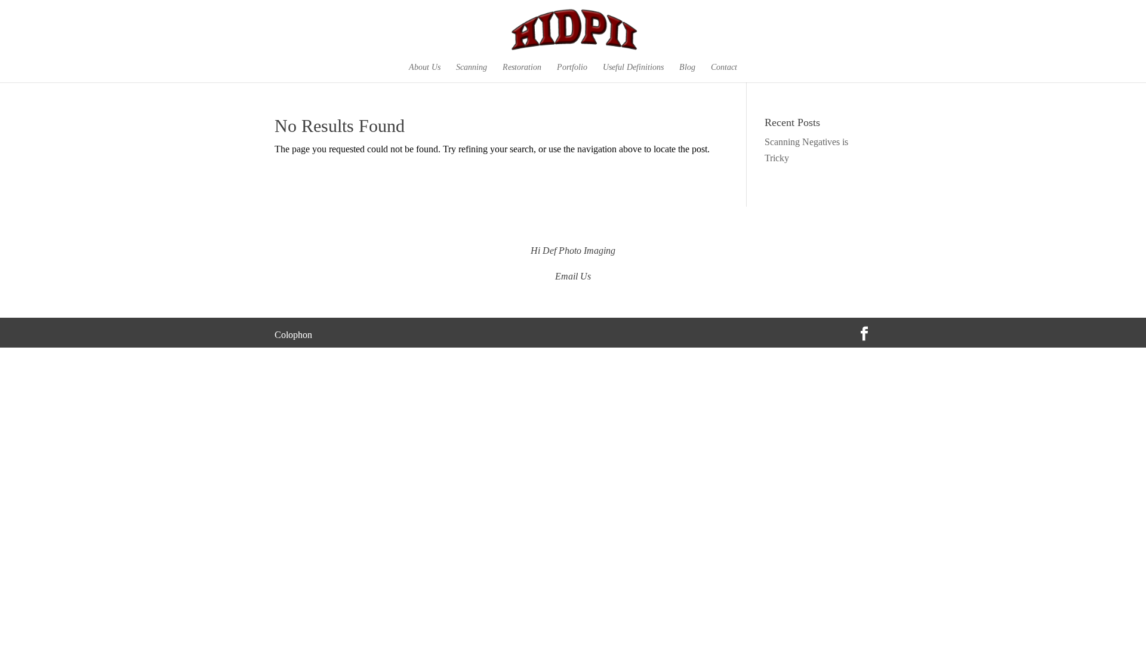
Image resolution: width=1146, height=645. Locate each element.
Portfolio (572, 67)
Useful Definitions (633, 67)
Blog (687, 67)
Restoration (522, 67)
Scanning (471, 67)
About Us (424, 67)
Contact (724, 67)
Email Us (573, 276)
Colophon (293, 335)
